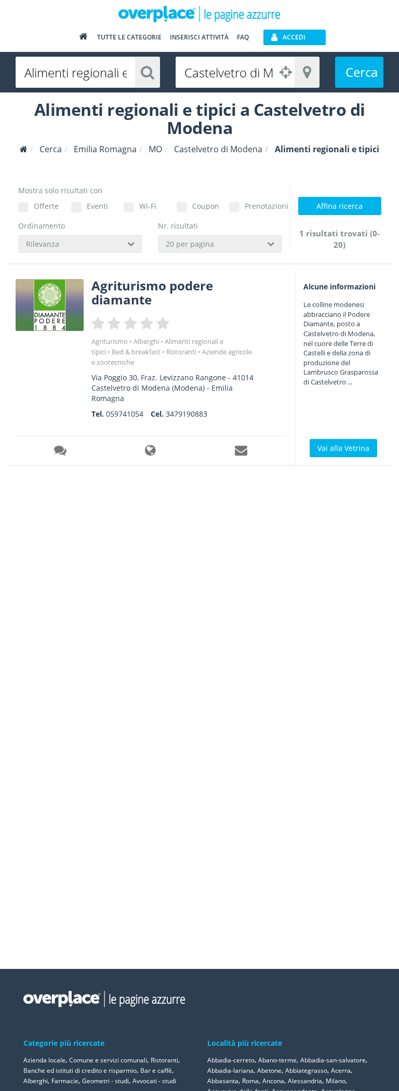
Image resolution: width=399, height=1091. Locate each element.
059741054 (124, 414)
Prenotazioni (263, 206)
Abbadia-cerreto (231, 1060)
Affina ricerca (339, 206)
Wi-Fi (147, 206)
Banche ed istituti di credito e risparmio (80, 1070)
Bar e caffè (156, 1070)
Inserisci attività (199, 37)
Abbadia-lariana (230, 1070)
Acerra (341, 1070)
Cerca (361, 72)
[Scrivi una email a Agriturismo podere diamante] (241, 452)
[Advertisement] (339, 525)
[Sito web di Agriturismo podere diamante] (151, 452)
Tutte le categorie (129, 37)
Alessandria (305, 1080)
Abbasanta (222, 1080)
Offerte (46, 206)
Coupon (205, 206)
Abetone (269, 1070)
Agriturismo (109, 341)
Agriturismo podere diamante (152, 292)
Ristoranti (181, 351)
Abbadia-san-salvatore (333, 1060)
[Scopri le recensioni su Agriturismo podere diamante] (61, 452)
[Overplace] (24, 149)
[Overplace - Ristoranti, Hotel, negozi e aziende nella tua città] (199, 13)
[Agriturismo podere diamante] (50, 304)
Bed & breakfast (136, 351)
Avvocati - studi (154, 1080)
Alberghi (146, 341)
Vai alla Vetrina (343, 448)
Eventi (97, 206)
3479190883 (186, 414)
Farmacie (64, 1080)
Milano (335, 1080)
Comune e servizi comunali (108, 1060)
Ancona (273, 1080)
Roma (250, 1080)
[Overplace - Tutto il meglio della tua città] (83, 38)
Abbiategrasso (306, 1070)
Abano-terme (277, 1060)
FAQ (243, 37)
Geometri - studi (105, 1080)
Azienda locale (44, 1060)
